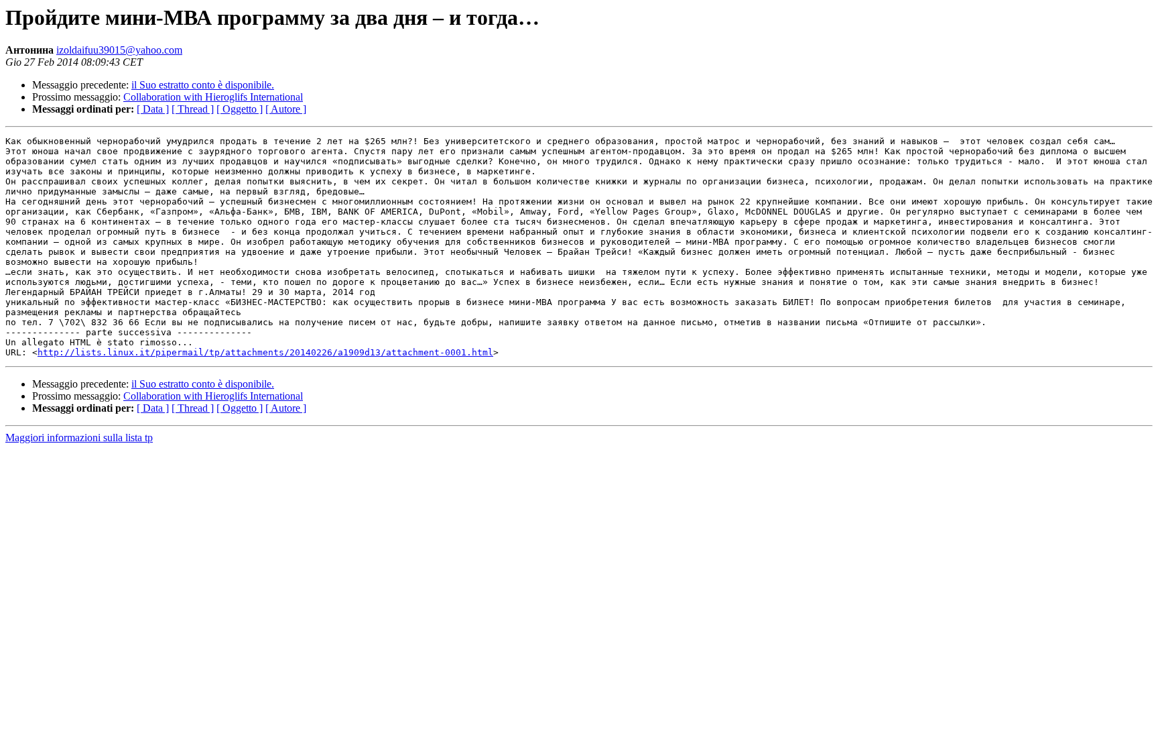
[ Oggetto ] (239, 109)
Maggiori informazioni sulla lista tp (79, 437)
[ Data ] (153, 109)
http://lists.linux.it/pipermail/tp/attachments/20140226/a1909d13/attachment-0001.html (265, 352)
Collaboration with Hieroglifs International (213, 97)
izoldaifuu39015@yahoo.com (119, 50)
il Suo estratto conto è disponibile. (202, 85)
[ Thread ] (193, 109)
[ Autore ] (285, 109)
